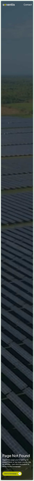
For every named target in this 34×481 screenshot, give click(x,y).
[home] (8, 5)
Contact (28, 4)
